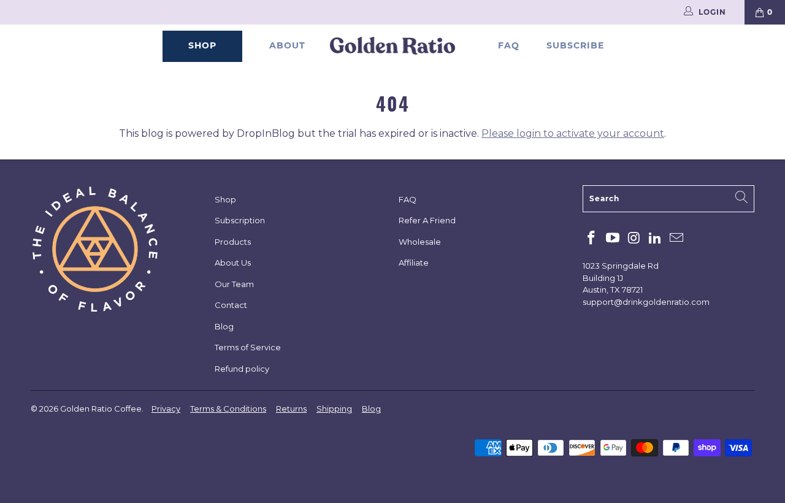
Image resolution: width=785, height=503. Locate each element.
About (287, 45)
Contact (231, 305)
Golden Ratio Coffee (101, 408)
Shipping (334, 408)
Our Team (234, 284)
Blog (224, 326)
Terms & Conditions (228, 408)
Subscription (240, 220)
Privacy (165, 408)
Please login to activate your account (572, 133)
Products (233, 242)
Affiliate (414, 262)
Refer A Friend (427, 220)
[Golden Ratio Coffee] (393, 47)
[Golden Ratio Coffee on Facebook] (592, 239)
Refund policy (242, 369)
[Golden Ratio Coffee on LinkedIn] (655, 239)
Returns (291, 408)
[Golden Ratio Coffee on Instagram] (634, 239)
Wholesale (420, 242)
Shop (202, 45)
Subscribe (575, 45)
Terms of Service (248, 347)
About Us (233, 262)
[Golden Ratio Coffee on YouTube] (613, 239)
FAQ (508, 45)
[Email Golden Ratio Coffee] (677, 239)
